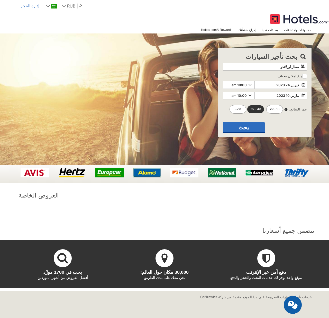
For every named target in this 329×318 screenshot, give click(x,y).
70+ (238, 109)
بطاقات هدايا (270, 29)
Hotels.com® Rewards (216, 29)
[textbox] (265, 67)
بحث (244, 127)
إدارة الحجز (30, 5)
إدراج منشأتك (247, 29)
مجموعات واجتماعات (297, 29)
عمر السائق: (298, 109)
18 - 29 (274, 109)
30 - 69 (256, 109)
